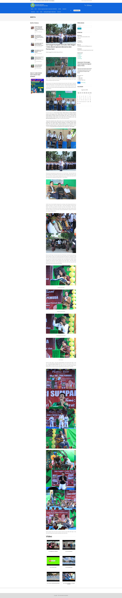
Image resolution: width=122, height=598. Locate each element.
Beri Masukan (76, 10)
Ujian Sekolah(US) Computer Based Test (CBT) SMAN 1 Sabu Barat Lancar (39, 37)
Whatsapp (80, 58)
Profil (36, 8)
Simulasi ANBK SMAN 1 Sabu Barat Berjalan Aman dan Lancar (38, 65)
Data (38, 11)
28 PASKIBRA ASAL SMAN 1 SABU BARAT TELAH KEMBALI (39, 51)
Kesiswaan (33, 11)
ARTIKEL (59, 8)
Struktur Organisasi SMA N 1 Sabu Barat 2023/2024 (47, 8)
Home (32, 8)
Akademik (64, 8)
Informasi (59, 11)
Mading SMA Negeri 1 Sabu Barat (50, 11)
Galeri (41, 11)
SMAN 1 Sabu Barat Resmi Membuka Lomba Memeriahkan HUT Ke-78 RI (39, 59)
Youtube (79, 57)
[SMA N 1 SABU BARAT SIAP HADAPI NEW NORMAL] (37, 86)
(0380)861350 (89, 5)
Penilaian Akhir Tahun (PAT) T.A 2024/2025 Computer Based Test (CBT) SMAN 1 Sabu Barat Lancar (39, 28)
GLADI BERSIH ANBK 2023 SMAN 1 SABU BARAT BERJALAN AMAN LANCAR (39, 44)
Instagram (80, 56)
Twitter (79, 55)
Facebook (80, 54)
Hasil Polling (83, 82)
